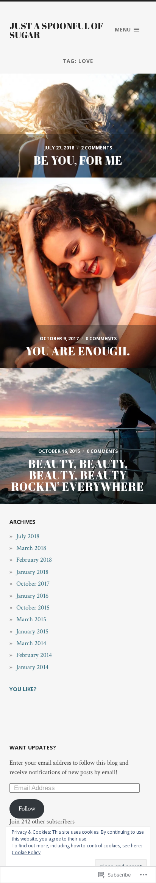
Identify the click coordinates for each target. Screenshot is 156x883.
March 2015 (31, 619)
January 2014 (32, 667)
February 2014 (34, 655)
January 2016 (32, 596)
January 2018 (32, 572)
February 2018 (34, 560)
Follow (27, 808)
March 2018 (31, 548)
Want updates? (32, 747)
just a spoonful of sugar (56, 30)
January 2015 (32, 631)
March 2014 (31, 643)
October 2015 (33, 607)
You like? (23, 689)
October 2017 (33, 584)
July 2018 (27, 536)
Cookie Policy (26, 852)
